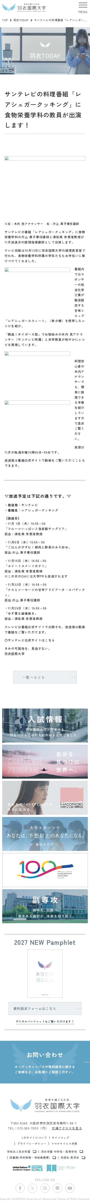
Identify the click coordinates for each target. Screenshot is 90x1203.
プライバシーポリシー (32, 1143)
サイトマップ (60, 1137)
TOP (5, 20)
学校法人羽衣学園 (18, 1151)
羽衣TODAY (21, 20)
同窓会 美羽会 (70, 1157)
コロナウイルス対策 (64, 1143)
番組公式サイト (30, 460)
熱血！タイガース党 (23, 334)
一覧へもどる (33, 677)
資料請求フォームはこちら (34, 1008)
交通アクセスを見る (67, 1128)
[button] (83, 8)
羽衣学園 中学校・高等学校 (59, 1151)
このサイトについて (34, 1137)
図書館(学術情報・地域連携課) (30, 1157)
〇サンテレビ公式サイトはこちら (30, 640)
